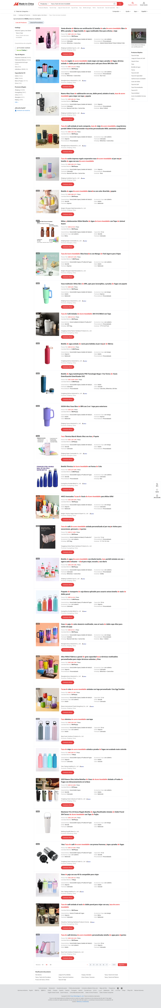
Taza (80, 7)
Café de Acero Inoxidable (138, 79)
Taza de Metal (135, 93)
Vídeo (37, 28)
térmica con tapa (77, 719)
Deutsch (67, 990)
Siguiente (121, 965)
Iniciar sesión (144, 5)
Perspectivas (112, 988)
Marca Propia (21, 81)
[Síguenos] (118, 988)
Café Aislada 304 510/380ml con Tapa (86, 314)
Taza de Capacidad (110, 7)
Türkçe (123, 990)
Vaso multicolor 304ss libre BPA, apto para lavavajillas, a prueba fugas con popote (94, 284)
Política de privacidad (74, 988)
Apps (135, 11)
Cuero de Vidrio (135, 81)
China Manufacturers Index (77, 992)
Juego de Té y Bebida (64, 975)
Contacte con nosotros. (23, 110)
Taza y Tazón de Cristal (111, 975)
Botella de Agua (87, 7)
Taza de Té (134, 90)
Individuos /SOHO (21, 69)
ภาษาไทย (117, 990)
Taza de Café (100, 7)
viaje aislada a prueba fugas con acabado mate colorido (93, 749)
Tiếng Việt (129, 990)
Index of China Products (92, 992)
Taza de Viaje (52, 7)
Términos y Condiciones (83, 1001)
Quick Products (64, 992)
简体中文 (37, 990)
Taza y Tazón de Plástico (112, 977)
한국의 (95, 990)
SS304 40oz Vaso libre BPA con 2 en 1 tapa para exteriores (84, 406)
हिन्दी (112, 990)
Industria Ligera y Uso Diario (23, 30)
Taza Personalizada (137, 87)
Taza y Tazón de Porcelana (43, 977)
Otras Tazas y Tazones (87, 977)
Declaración (52, 988)
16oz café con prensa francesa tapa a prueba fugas (92, 844)
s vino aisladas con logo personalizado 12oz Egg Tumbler (93, 689)
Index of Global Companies (106, 992)
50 (50, 965)
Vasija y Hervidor (86, 975)
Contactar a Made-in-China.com (90, 988)
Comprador (116, 11)
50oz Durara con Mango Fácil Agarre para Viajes (91, 254)
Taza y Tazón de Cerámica (65, 977)
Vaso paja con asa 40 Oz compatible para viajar (80, 874)
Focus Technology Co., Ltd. (77, 996)
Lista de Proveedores (36, 22)
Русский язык (87, 990)
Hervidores (38, 975)
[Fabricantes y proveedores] (23, 4)
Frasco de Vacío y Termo (42, 979)
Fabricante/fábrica (23, 60)
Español (61, 990)
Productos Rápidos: (43, 7)
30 (46, 964)
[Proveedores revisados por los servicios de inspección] (23, 48)
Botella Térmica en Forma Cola (81, 466)
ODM (19, 78)
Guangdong (20, 92)
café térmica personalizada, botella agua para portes (93, 935)
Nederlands (106, 990)
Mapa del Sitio (103, 988)
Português (74, 990)
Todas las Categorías (22, 11)
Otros (18, 83)
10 (42, 965)
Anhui (18, 95)
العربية (100, 990)
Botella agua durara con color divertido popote (88, 191)
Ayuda (127, 11)
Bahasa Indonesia (138, 990)
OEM (19, 76)
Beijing (19, 100)
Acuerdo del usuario (62, 988)
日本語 (49, 990)
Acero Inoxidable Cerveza (138, 96)
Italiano (80, 990)
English (31, 990)
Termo (94, 7)
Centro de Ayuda (43, 988)
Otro (18, 67)
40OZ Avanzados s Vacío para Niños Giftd (87, 496)
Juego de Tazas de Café (64, 7)
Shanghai (20, 97)
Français (55, 990)
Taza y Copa (19, 33)
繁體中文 (43, 990)
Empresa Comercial (23, 57)
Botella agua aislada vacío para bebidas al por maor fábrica (87, 344)
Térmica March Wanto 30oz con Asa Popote (80, 436)
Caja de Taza (74, 7)
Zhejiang (20, 90)
